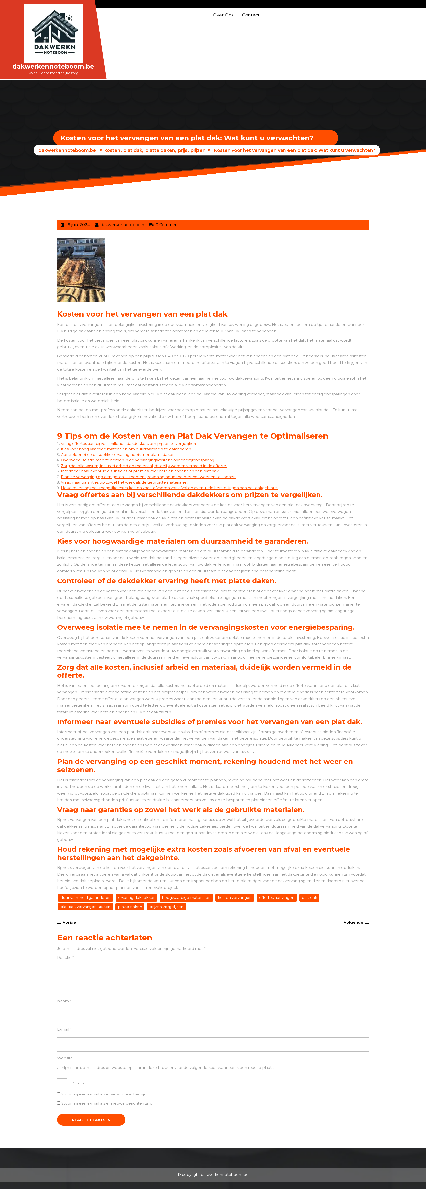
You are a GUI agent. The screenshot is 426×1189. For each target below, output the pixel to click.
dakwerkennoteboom (122, 224)
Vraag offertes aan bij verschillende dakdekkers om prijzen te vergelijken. (129, 443)
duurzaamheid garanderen (85, 897)
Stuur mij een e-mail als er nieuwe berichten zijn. (106, 1103)
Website (65, 1058)
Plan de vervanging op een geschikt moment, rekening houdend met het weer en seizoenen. (148, 476)
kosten (112, 150)
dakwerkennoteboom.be (53, 66)
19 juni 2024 (78, 224)
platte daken (160, 150)
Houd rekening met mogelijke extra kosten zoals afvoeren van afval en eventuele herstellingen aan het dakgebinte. (169, 487)
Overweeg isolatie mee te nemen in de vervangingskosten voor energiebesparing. (138, 460)
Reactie (65, 957)
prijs (182, 150)
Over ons (223, 15)
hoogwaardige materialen (186, 897)
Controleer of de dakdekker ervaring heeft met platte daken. (118, 454)
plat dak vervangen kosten (85, 906)
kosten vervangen (235, 897)
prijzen (198, 150)
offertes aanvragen (276, 897)
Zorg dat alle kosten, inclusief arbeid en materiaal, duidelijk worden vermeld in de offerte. (144, 465)
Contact (251, 15)
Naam (64, 1001)
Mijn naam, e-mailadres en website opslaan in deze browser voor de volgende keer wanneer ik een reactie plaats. (167, 1067)
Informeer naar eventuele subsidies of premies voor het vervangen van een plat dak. (140, 471)
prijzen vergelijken (166, 906)
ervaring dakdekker (136, 897)
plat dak (133, 150)
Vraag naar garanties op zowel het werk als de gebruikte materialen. (124, 482)
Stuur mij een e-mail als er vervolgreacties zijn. (104, 1094)
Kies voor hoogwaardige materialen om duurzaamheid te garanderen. (126, 449)
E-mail (64, 1029)
